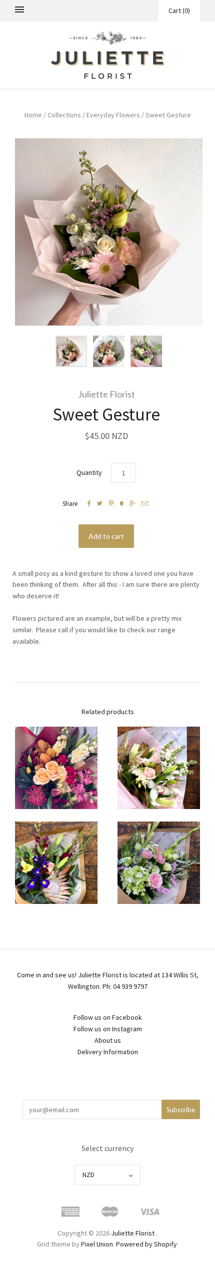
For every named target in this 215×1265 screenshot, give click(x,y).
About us (107, 1040)
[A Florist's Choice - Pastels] (159, 768)
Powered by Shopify (146, 1244)
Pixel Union (97, 1244)
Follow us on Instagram (108, 1028)
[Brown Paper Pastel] (159, 863)
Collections (64, 114)
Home (33, 114)
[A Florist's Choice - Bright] (56, 768)
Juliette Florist (106, 394)
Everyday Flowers (113, 114)
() (179, 10)
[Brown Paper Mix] (56, 863)
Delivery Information (108, 1051)
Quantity (89, 472)
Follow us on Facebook (108, 1017)
